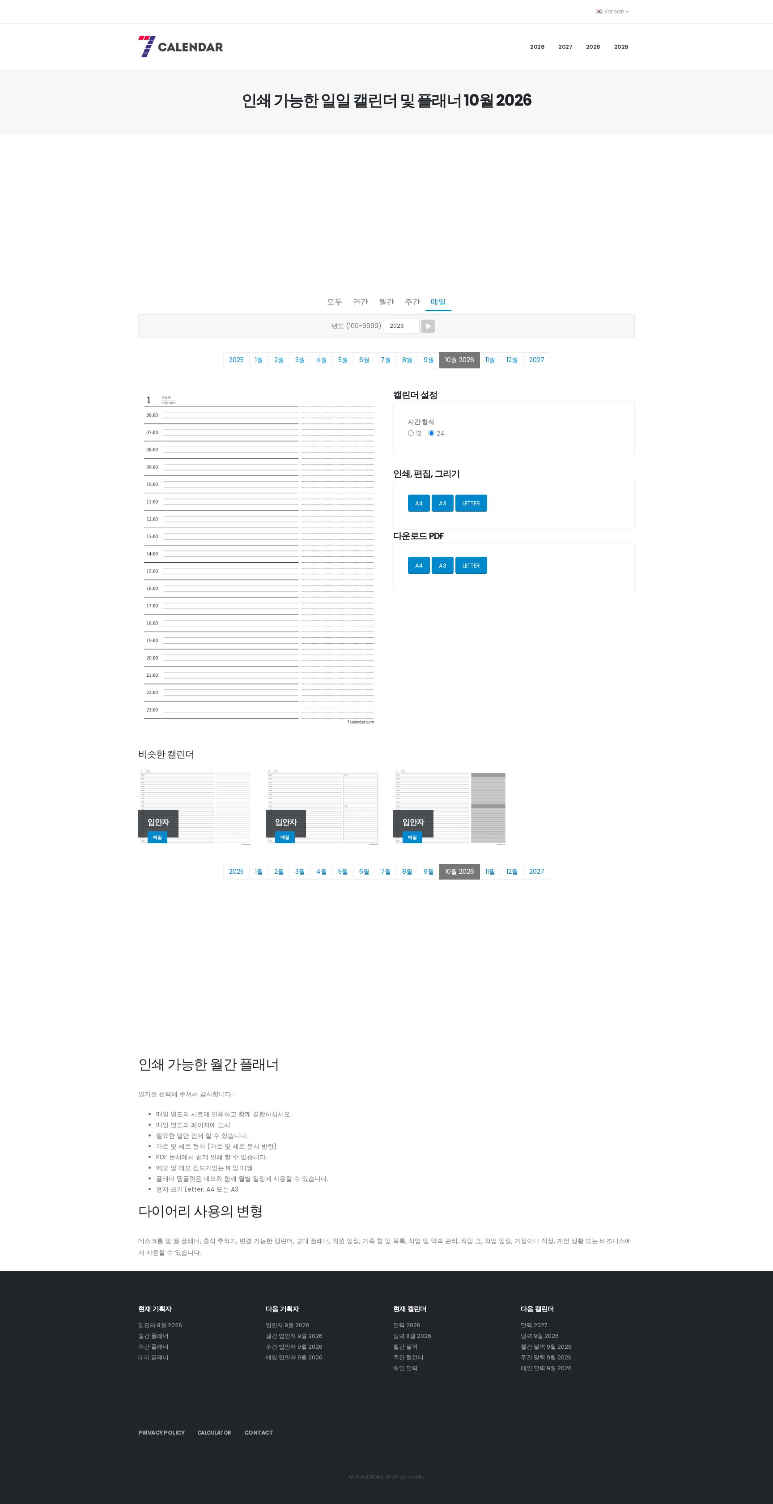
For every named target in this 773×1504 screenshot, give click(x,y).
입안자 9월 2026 (288, 1325)
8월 (407, 359)
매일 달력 (405, 1368)
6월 (364, 359)
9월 (429, 359)
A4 (419, 503)
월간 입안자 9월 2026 (294, 1336)
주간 (412, 301)
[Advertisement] (386, 213)
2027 (565, 47)
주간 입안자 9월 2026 (294, 1346)
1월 (259, 359)
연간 (360, 301)
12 (418, 433)
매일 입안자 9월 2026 (294, 1357)
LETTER (471, 503)
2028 (593, 47)
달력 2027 (534, 1325)
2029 (621, 47)
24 (441, 433)
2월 (279, 359)
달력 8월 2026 (412, 1336)
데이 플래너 (153, 1357)
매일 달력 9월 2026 (546, 1368)
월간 (386, 301)
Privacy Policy (161, 1432)
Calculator (214, 1432)
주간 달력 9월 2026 (546, 1357)
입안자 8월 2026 (160, 1325)
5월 (343, 359)
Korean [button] (614, 11)
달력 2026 (406, 1325)
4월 (321, 359)
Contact (258, 1432)
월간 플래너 (153, 1336)
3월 (300, 359)
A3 (442, 503)
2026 (537, 47)
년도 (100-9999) (356, 325)
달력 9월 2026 (540, 1336)
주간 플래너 (153, 1346)
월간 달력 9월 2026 (546, 1346)
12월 (512, 359)
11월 (490, 359)
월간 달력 (405, 1346)
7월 (386, 359)
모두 (334, 301)
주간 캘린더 (408, 1357)
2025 (236, 359)
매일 (438, 301)
